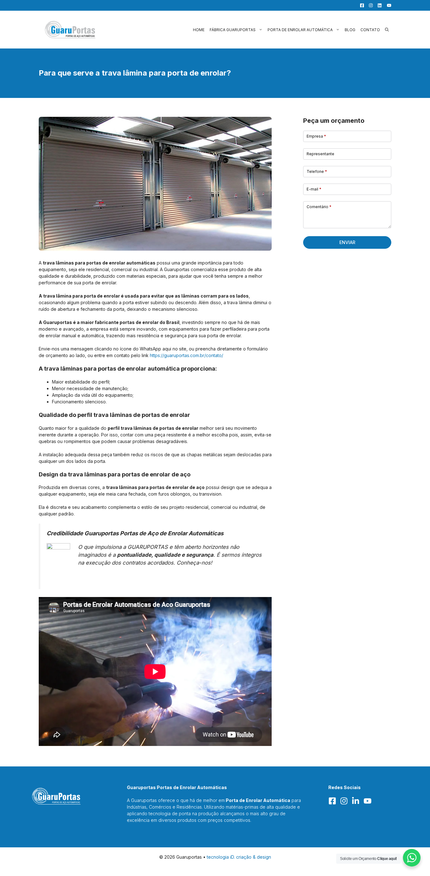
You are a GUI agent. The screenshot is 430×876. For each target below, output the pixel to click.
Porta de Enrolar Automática (300, 29)
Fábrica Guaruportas (233, 29)
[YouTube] (387, 5)
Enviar (347, 242)
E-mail (314, 189)
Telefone (317, 171)
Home (199, 29)
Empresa (316, 136)
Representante (320, 153)
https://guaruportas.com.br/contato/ (186, 355)
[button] (386, 30)
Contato (370, 29)
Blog (350, 29)
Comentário (319, 206)
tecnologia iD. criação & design (239, 857)
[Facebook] (360, 5)
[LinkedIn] (378, 5)
